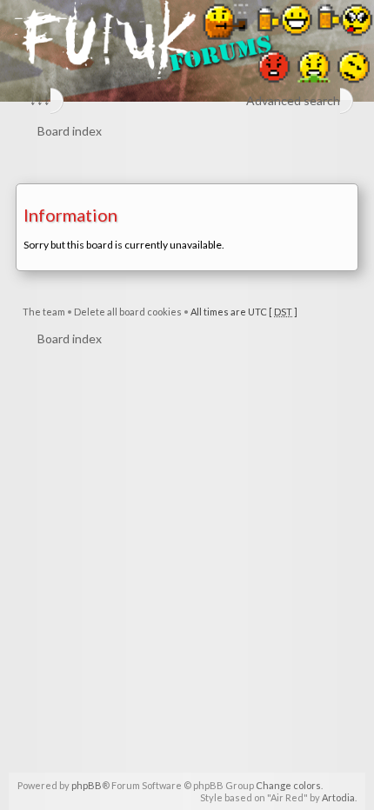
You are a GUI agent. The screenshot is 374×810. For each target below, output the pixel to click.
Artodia (338, 797)
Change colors (288, 785)
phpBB (86, 785)
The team (44, 311)
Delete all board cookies (128, 311)
